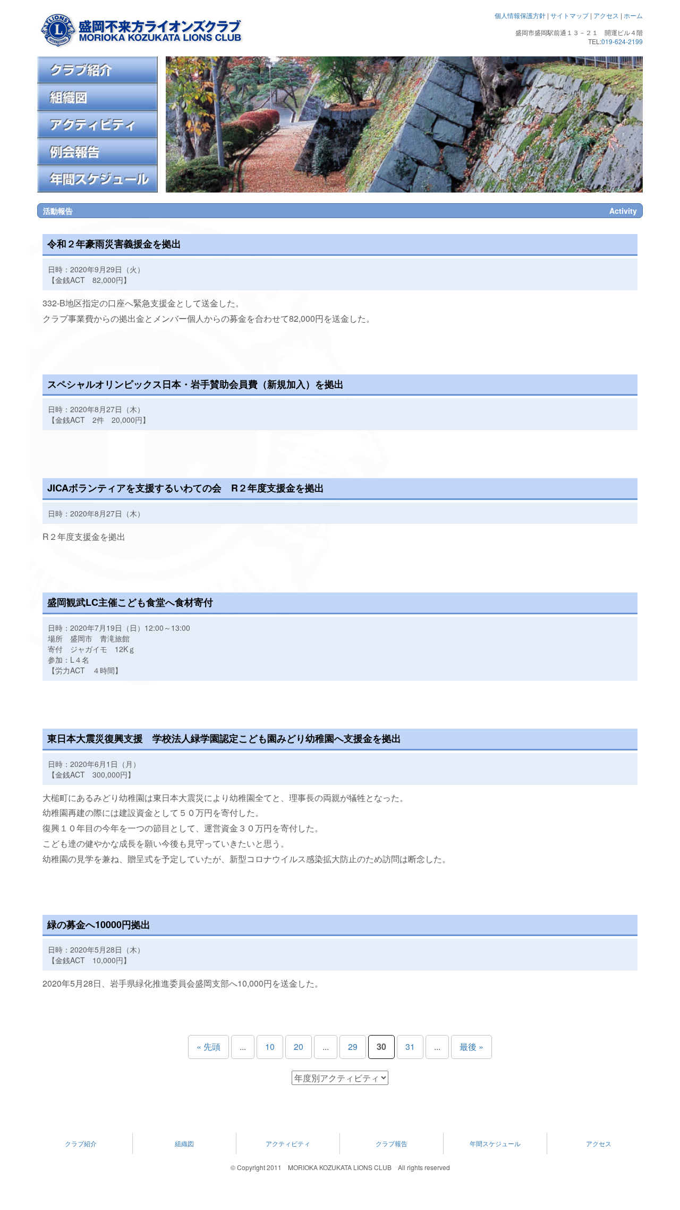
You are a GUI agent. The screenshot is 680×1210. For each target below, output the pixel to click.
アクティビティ (288, 1143)
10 (270, 1046)
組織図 (184, 1143)
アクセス (606, 15)
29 (353, 1046)
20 (298, 1046)
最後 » (471, 1046)
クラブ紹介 (81, 1143)
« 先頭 (208, 1046)
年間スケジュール (495, 1143)
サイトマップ (569, 15)
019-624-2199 (622, 41)
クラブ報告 (391, 1143)
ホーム (633, 15)
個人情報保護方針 (520, 15)
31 (410, 1046)
